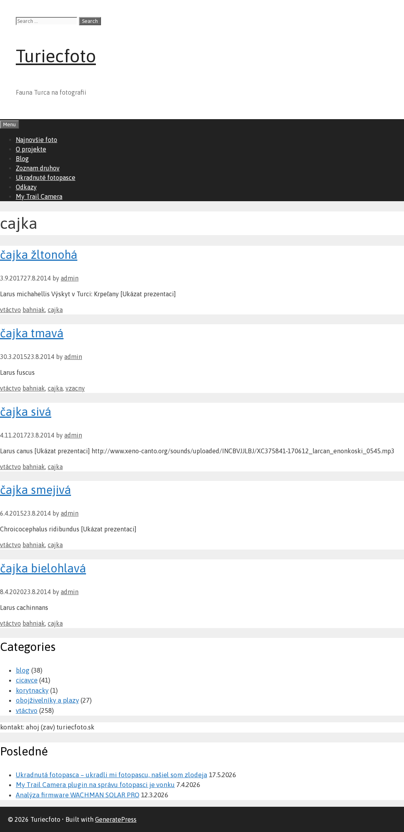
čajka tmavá (32, 333)
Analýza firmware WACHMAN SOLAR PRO (77, 795)
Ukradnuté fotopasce (45, 177)
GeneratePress (116, 819)
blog (23, 670)
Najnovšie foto (36, 139)
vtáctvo (10, 309)
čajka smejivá (35, 489)
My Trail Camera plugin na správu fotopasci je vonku (95, 785)
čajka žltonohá (38, 254)
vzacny (75, 388)
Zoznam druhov (38, 168)
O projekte (31, 149)
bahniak (33, 309)
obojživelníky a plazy (47, 700)
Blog (22, 158)
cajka (55, 309)
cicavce (26, 680)
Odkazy (26, 187)
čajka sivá (25, 411)
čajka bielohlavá (43, 568)
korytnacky (32, 690)
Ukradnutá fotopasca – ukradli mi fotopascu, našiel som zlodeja (111, 775)
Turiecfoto (56, 56)
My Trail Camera (39, 196)
